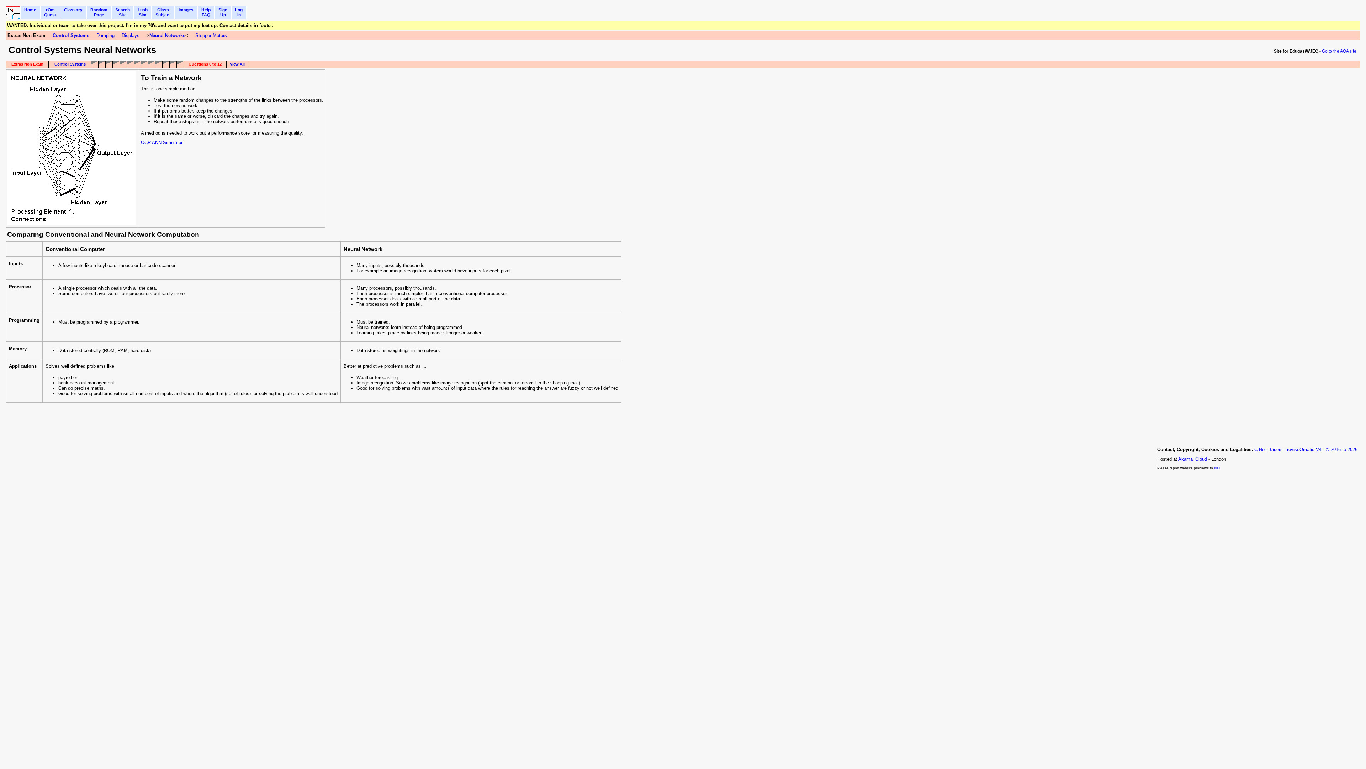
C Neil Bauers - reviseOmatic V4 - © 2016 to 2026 (1305, 449)
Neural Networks (167, 35)
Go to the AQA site (1339, 51)
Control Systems (71, 35)
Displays (130, 35)
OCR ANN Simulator (161, 142)
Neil (1217, 468)
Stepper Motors (211, 35)
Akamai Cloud (1192, 459)
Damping (105, 35)
